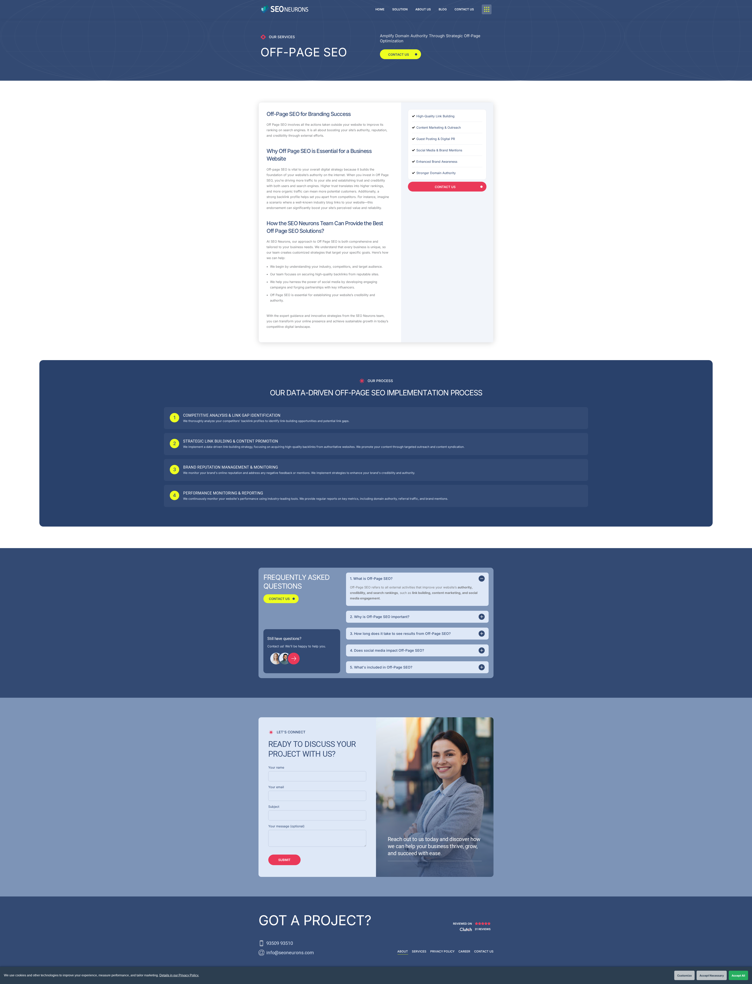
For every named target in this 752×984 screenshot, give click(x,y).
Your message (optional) (286, 826)
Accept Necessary (712, 975)
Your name (276, 767)
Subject (273, 807)
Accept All (738, 975)
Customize (684, 975)
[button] (400, 54)
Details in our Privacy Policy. (179, 975)
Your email (276, 787)
